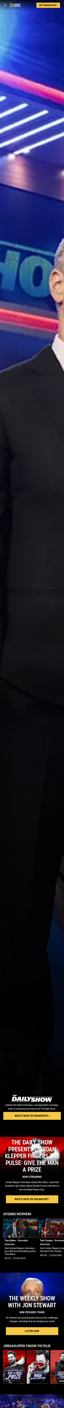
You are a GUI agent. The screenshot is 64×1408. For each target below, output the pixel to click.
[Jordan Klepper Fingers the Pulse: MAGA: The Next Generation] (38, 1367)
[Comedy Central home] (15, 5)
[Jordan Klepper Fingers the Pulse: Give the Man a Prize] (14, 1367)
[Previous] (1, 1240)
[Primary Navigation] (5, 5)
